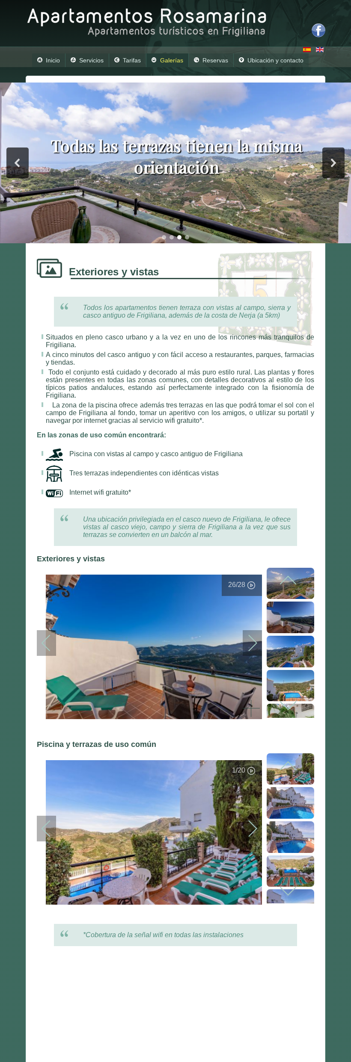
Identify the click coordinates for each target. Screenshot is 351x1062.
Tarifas (132, 60)
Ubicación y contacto (275, 60)
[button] (17, 163)
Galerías (171, 60)
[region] (175, 163)
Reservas (215, 60)
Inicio (53, 60)
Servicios (91, 60)
